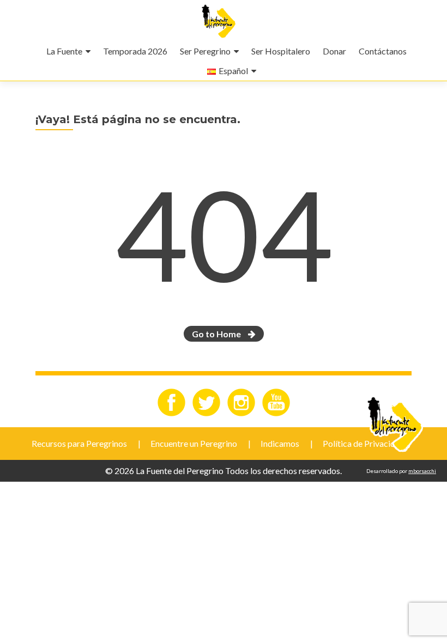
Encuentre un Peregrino (193, 443)
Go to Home (217, 334)
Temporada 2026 (135, 51)
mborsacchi (422, 471)
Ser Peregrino (205, 51)
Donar (334, 51)
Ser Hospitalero (280, 51)
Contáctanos (383, 51)
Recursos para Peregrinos (79, 443)
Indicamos (280, 443)
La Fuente (64, 51)
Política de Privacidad (363, 443)
